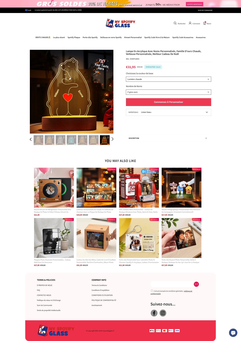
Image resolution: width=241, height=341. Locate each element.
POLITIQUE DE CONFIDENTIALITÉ (104, 300)
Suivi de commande (205, 10)
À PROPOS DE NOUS (44, 285)
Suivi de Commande (44, 305)
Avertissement (97, 305)
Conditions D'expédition (100, 290)
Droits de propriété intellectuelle (48, 310)
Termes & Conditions (99, 285)
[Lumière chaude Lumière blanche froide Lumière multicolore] (168, 79)
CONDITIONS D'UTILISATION (102, 295)
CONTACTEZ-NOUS (44, 295)
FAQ (38, 290)
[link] (157, 37)
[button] (179, 23)
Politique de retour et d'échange (49, 300)
